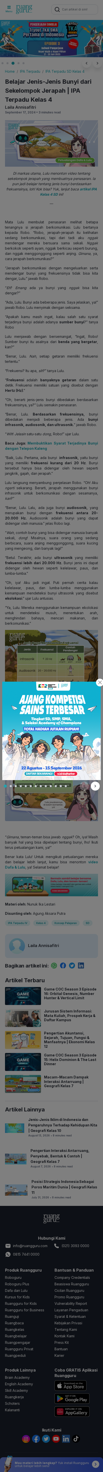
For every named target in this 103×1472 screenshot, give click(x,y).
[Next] (95, 786)
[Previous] (84, 786)
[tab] (5, 786)
